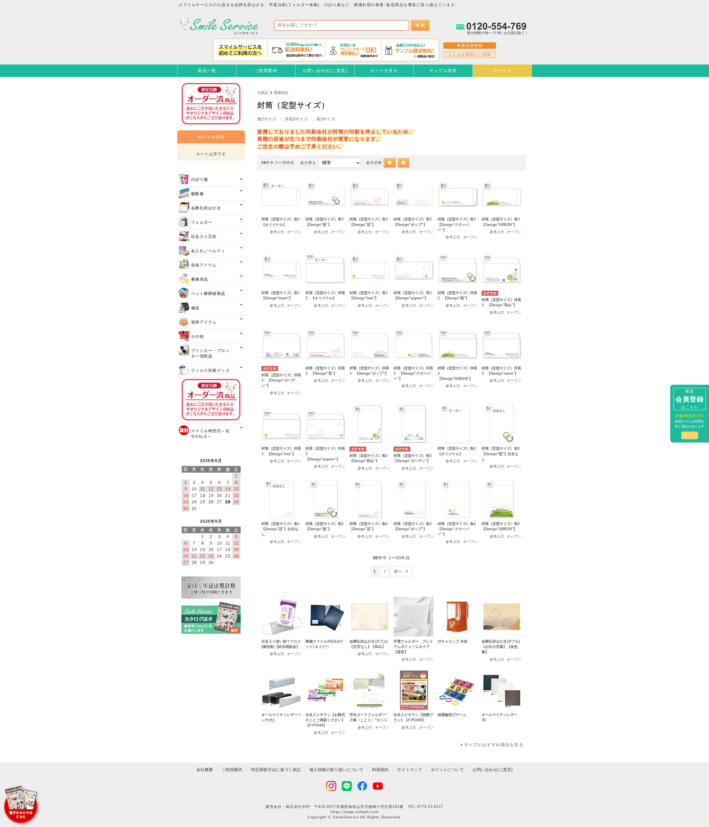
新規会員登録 (470, 45)
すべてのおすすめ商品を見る (494, 744)
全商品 (262, 93)
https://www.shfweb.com (354, 812)
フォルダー (202, 222)
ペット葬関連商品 (208, 294)
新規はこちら (689, 399)
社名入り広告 (204, 237)
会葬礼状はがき (206, 208)
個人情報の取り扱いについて (336, 769)
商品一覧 (207, 70)
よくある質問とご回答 (469, 54)
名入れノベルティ (208, 251)
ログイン (502, 70)
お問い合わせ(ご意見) (325, 70)
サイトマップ (409, 769)
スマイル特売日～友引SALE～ (210, 434)
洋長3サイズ (296, 119)
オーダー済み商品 (211, 399)
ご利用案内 (266, 70)
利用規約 (380, 769)
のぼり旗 (199, 179)
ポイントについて (447, 769)
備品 (195, 308)
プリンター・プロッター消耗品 (210, 353)
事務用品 (281, 93)
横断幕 (197, 194)
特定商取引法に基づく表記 (276, 769)
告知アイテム (204, 265)
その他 (197, 336)
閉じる (689, 435)
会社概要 (204, 769)
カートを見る (384, 70)
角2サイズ (266, 119)
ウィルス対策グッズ (210, 371)
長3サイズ (325, 119)
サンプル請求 (443, 70)
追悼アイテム (204, 322)
